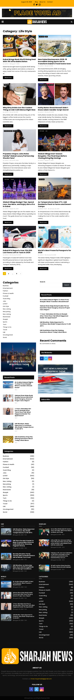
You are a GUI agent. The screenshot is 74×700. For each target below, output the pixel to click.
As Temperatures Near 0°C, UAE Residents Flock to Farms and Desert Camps (54, 204)
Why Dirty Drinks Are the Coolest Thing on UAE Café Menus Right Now (19, 108)
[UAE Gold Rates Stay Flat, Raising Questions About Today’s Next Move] (8, 439)
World (5, 337)
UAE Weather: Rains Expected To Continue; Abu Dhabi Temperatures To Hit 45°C (24, 426)
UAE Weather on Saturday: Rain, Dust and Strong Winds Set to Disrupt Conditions (23, 567)
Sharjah (5, 319)
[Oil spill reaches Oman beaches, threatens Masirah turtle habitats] (44, 568)
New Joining (7, 309)
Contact (50, 2)
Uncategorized (8, 335)
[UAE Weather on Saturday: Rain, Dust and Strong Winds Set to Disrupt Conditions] (6, 567)
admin (7, 64)
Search (42, 282)
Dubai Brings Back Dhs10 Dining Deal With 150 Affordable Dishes (19, 60)
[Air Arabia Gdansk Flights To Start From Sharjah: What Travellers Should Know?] (8, 384)
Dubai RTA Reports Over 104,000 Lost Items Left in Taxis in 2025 (17, 251)
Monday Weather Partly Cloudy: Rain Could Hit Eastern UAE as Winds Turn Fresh (24, 555)
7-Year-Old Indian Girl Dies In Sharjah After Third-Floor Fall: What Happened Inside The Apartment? (23, 412)
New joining (6, 311)
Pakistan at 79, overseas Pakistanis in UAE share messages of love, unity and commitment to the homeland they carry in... (61, 555)
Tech (4, 324)
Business (6, 286)
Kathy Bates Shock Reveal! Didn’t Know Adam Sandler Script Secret (53, 108)
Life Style (6, 36)
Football (5, 296)
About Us (42, 2)
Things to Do (7, 327)
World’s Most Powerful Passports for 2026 (54, 251)
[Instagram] (42, 689)
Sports (5, 322)
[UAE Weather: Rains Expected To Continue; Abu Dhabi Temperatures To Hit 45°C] (8, 426)
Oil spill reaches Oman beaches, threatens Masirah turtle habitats (61, 566)
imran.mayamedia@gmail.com (41, 679)
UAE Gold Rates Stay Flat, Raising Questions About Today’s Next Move (24, 438)
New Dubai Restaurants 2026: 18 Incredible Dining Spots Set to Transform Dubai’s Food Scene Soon (54, 61)
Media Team (43, 209)
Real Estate (6, 317)
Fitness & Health (8, 293)
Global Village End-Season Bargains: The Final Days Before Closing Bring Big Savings (52, 156)
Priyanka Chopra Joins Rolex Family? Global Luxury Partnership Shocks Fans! (18, 156)
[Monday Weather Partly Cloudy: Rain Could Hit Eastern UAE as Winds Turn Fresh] (6, 556)
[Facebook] (31, 689)
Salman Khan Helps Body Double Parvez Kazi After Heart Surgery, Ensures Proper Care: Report (24, 398)
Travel (12, 179)
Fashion (5, 291)
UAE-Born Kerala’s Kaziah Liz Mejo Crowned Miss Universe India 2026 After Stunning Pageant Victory (23, 543)
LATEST (5, 304)
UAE (11, 36)
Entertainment (43, 85)
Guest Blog (6, 299)
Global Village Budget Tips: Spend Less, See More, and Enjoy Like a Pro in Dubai (19, 204)
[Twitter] (36, 689)
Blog (36, 2)
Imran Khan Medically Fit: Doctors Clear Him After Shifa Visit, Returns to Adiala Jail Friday (61, 530)
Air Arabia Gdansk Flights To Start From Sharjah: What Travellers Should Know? (24, 384)
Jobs (4, 301)
